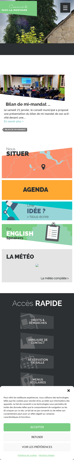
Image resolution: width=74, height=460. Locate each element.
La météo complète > (55, 278)
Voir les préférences (37, 447)
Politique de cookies (27, 455)
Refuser (37, 437)
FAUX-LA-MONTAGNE (14, 10)
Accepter (37, 427)
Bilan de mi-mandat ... (28, 104)
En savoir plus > (14, 121)
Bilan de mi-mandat (15, 130)
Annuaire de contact (38, 341)
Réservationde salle (38, 361)
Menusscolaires (38, 381)
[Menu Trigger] (65, 8)
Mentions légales (46, 455)
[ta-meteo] (37, 265)
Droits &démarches (38, 322)
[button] (68, 390)
